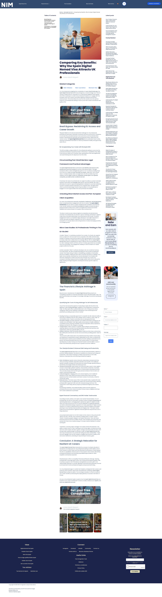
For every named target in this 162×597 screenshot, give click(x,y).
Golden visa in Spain (27, 560)
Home (61, 12)
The (76, 139)
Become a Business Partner (86, 551)
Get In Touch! (80, 120)
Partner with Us (73, 551)
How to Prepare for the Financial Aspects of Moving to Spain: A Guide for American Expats (112, 158)
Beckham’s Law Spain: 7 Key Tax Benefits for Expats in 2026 (111, 188)
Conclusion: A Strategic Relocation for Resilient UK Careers (50, 27)
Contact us (96, 548)
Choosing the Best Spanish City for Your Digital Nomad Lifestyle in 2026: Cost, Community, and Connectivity (112, 61)
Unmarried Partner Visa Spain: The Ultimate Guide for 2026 (112, 67)
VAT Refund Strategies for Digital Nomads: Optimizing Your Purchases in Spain (111, 205)
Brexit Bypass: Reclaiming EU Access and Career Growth (49, 20)
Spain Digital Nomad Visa (91, 479)
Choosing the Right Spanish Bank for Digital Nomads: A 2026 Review (111, 43)
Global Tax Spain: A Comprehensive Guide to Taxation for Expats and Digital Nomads (111, 152)
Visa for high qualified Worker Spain (27, 557)
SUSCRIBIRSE (135, 571)
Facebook (73, 548)
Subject (106, 324)
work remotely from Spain (79, 172)
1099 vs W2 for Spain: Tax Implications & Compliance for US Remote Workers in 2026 (111, 182)
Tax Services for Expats (22, 571)
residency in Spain (83, 206)
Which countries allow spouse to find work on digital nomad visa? (111, 48)
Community (88, 548)
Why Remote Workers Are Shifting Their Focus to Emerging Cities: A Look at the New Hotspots (112, 84)
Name (105, 309)
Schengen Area (76, 182)
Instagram (65, 548)
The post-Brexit (64, 133)
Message (106, 332)
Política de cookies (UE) (81, 571)
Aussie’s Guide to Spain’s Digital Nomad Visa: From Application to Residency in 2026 (112, 127)
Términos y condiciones (81, 565)
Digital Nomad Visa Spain (27, 548)
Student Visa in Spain (27, 551)
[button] (61, 88)
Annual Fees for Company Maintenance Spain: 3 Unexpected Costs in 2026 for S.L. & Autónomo (112, 176)
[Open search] (124, 4)
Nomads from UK (68, 12)
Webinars (81, 562)
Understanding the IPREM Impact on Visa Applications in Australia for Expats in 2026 (112, 114)
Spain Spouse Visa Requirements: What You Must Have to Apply (111, 72)
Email (105, 316)
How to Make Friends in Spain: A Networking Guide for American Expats (111, 21)
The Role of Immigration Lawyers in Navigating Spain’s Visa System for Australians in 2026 (111, 95)
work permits (79, 184)
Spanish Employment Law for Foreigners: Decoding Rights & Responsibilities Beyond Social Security (112, 133)
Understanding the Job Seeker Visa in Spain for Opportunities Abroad (111, 27)
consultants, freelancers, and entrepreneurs (90, 201)
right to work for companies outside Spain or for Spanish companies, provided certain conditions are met (79, 176)
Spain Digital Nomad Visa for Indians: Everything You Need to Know (111, 90)
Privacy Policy (81, 568)
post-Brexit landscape (92, 91)
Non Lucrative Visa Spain (27, 563)
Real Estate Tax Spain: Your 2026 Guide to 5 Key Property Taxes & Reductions (112, 198)
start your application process (67, 482)
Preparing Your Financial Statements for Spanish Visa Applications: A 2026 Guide (112, 164)
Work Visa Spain (27, 554)
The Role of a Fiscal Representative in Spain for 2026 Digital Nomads (111, 170)
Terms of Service (13, 592)
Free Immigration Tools (81, 559)
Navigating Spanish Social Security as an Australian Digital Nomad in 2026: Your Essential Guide (112, 120)
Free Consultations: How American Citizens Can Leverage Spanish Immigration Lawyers (111, 32)
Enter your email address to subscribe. (135, 557)
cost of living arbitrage (71, 307)
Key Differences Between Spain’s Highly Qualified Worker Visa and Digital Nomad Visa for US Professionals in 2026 (112, 140)
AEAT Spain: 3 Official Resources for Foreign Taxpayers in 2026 (111, 193)
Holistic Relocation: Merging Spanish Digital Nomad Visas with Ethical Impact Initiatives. (112, 53)
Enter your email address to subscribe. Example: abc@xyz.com (135, 562)
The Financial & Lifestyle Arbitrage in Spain (49, 23)
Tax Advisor (27, 567)
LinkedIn (80, 548)
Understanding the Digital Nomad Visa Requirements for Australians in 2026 (112, 101)
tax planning (95, 400)
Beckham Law (34, 571)
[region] (111, 234)
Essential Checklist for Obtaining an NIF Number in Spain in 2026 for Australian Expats (111, 108)
